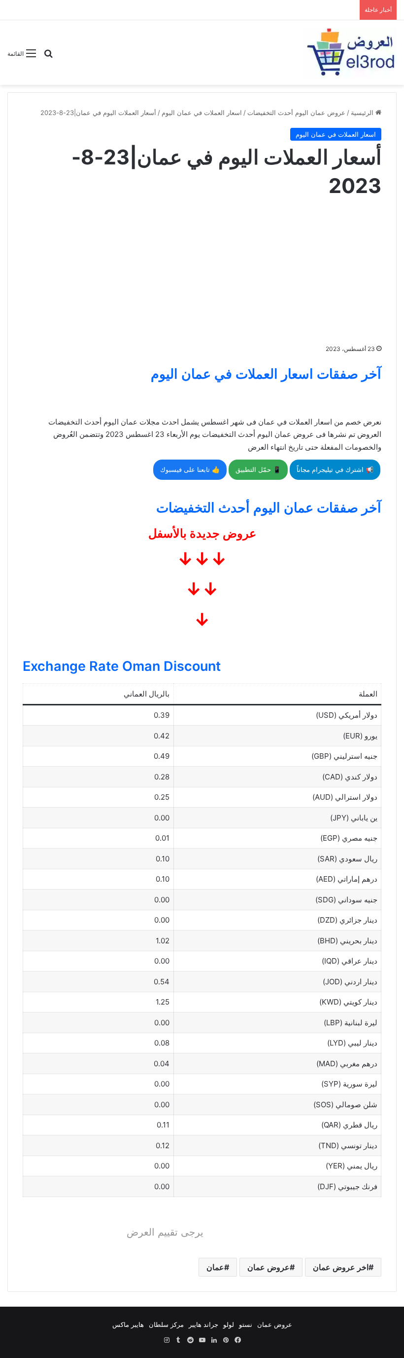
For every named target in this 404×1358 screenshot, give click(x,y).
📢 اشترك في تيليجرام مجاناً (335, 469)
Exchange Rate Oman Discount (122, 666)
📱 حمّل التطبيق (258, 469)
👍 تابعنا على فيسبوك (190, 469)
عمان (215, 1267)
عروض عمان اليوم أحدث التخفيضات (296, 112)
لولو (228, 1324)
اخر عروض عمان (341, 1267)
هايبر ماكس (128, 1324)
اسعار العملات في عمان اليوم (202, 112)
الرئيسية (363, 112)
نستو (245, 1324)
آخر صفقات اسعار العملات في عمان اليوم (266, 374)
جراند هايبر (203, 1324)
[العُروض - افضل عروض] (350, 52)
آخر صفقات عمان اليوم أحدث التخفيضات (268, 508)
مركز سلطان (166, 1324)
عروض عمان (268, 1267)
